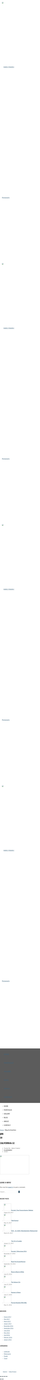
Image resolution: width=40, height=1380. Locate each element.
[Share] (2, 1376)
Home (6, 1054)
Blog (6, 1080)
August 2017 (7, 1317)
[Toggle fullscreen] (4, 1376)
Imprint (5, 1371)
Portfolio (9, 1063)
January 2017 (8, 1323)
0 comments (8, 1150)
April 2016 (7, 1335)
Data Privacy (12, 1371)
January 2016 (8, 1339)
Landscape (7, 1351)
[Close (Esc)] (1, 1376)
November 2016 (8, 1326)
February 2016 (8, 1337)
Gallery (7, 1071)
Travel (5, 1358)
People (6, 1356)
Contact (8, 1097)
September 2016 (8, 1328)
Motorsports (7, 1354)
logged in (10, 1187)
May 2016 (7, 1333)
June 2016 (7, 1330)
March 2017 (7, 1321)
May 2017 (7, 1319)
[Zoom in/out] (6, 1376)
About (7, 1088)
